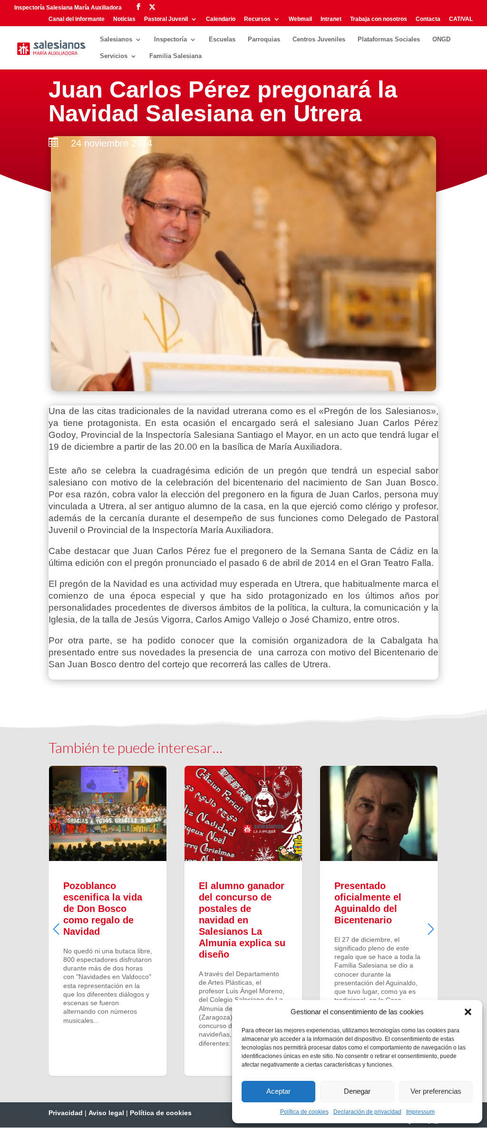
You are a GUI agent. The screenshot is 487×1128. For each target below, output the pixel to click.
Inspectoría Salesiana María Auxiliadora (68, 7)
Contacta (428, 19)
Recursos (257, 19)
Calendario (220, 19)
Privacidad (66, 1113)
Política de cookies (304, 1111)
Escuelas (222, 39)
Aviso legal (106, 1113)
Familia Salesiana (175, 56)
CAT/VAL (461, 19)
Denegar (357, 1091)
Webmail (300, 19)
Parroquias (264, 39)
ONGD (441, 39)
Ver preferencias (435, 1091)
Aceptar (278, 1091)
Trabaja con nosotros (378, 19)
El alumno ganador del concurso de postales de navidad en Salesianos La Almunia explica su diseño (243, 921)
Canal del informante (77, 19)
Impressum (420, 1111)
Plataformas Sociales (389, 39)
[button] (468, 1012)
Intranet (331, 19)
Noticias (124, 19)
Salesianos (116, 39)
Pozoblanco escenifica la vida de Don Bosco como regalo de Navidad (107, 921)
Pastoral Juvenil (166, 19)
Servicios (113, 56)
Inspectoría (170, 39)
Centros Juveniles (318, 39)
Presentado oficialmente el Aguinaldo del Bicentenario (379, 921)
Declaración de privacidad (367, 1111)
